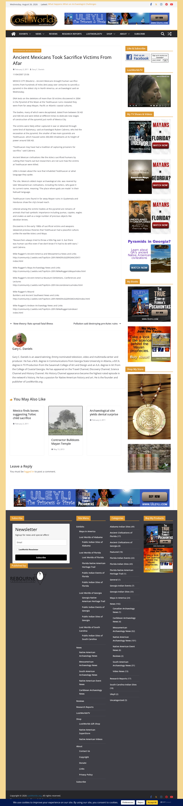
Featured (114, 552)
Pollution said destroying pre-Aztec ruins (95, 323)
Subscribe (139, 33)
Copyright (84, 757)
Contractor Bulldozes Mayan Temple (65, 442)
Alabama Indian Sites (120, 526)
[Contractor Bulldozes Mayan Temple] (65, 408)
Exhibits (23, 33)
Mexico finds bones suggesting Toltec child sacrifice (26, 414)
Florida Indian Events (120, 558)
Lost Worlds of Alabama (91, 537)
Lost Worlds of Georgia (90, 593)
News (38, 33)
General (114, 579)
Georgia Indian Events (120, 585)
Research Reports (72, 33)
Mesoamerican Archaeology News (27, 51)
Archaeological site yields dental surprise (104, 412)
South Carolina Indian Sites (123, 684)
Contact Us (84, 751)
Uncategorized (117, 700)
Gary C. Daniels (38, 69)
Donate (82, 763)
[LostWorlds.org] (13, 33)
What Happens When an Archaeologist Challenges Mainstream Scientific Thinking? (72, 6)
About (123, 33)
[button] (29, 34)
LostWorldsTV (94, 33)
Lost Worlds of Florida (90, 552)
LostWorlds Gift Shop (89, 723)
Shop (109, 33)
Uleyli (112, 694)
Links (81, 768)
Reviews (53, 33)
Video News (118, 671)
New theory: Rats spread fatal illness (33, 323)
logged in (29, 471)
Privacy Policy (86, 774)
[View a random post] (169, 33)
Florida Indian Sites (119, 564)
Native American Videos (90, 739)
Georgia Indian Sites (120, 591)
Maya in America (87, 531)
